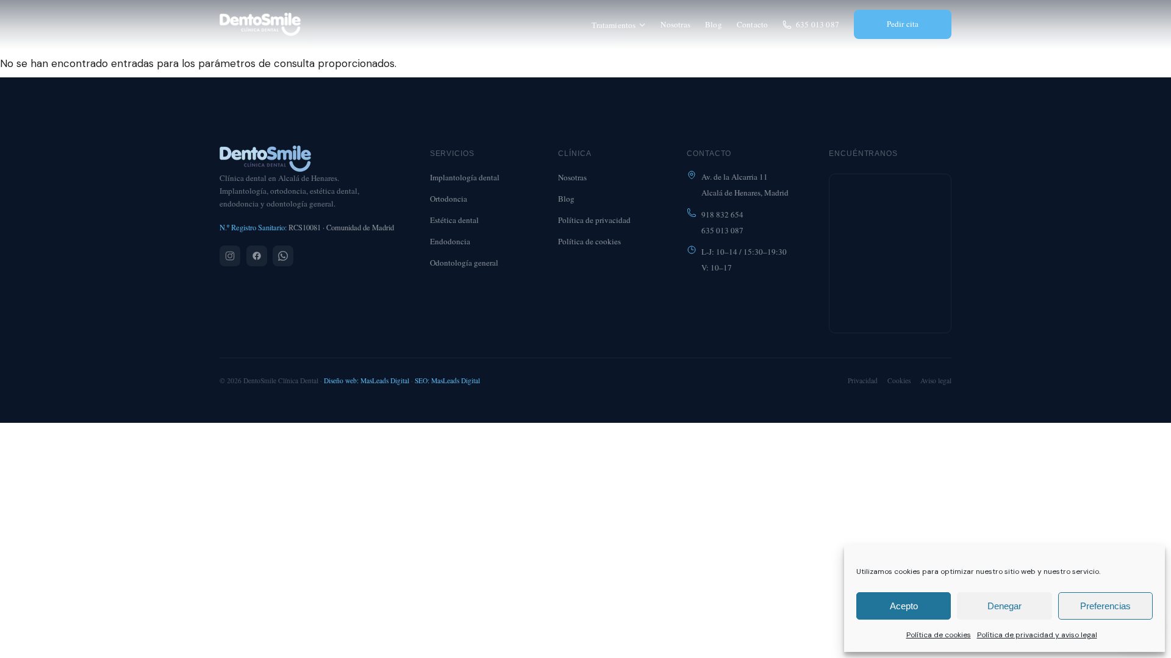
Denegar (1004, 606)
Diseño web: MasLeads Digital (366, 380)
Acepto (904, 606)
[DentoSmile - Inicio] (260, 24)
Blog (713, 24)
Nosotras (675, 24)
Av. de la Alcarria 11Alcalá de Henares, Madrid (745, 184)
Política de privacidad (594, 219)
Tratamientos (614, 24)
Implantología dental (465, 177)
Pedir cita (903, 23)
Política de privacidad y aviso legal (1037, 635)
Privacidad (863, 380)
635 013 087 (817, 24)
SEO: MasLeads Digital (447, 380)
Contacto (752, 24)
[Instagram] (230, 256)
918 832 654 (722, 214)
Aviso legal (935, 380)
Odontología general (464, 262)
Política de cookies (938, 635)
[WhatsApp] (283, 256)
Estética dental (454, 219)
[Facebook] (256, 256)
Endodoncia (450, 241)
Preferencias (1105, 606)
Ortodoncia (448, 198)
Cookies (899, 380)
